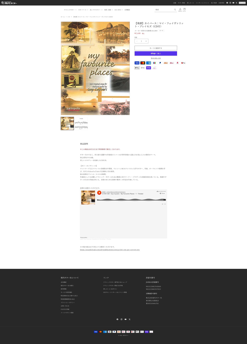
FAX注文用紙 (65, 309)
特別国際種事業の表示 (68, 299)
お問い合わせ (65, 306)
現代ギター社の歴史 (67, 285)
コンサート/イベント (202, 3)
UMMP (81, 239)
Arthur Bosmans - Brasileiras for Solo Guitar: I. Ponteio (97, 239)
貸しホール (190, 3)
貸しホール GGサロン (110, 289)
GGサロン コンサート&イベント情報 (115, 292)
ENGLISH (242, 3)
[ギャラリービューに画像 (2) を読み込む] (81, 123)
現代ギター (126, 335)
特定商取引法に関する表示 (69, 296)
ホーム (63, 17)
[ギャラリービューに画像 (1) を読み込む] (67, 123)
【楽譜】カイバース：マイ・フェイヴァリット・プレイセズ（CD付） (93, 17)
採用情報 (63, 289)
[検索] (175, 10)
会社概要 (63, 282)
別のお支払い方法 (156, 58)
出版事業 (221, 3)
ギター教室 (181, 3)
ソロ (68, 17)
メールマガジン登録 (67, 313)
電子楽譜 (214, 3)
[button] (70, 10)
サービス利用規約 (66, 292)
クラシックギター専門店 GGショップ (115, 282)
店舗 (174, 3)
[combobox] (166, 10)
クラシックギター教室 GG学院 (113, 285)
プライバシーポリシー (68, 302)
